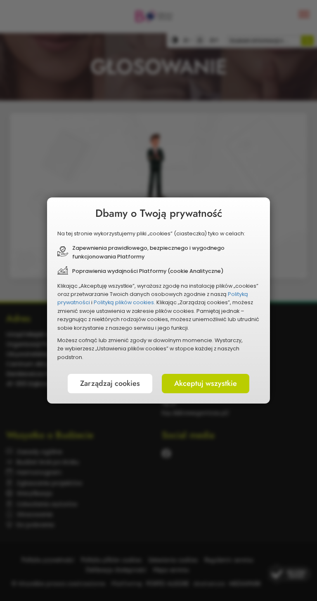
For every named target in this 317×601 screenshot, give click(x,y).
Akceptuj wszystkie (205, 383)
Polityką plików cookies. (124, 302)
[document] (158, 300)
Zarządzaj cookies (110, 383)
